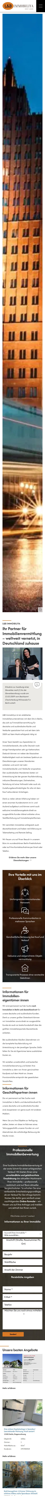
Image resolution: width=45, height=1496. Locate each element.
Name (8, 1289)
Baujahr (8, 1254)
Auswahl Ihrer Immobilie (15, 1232)
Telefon (8, 1304)
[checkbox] (40, 609)
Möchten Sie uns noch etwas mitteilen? (23, 1312)
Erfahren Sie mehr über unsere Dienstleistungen (22, 859)
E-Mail (8, 1297)
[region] (22, 313)
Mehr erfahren (9, 1456)
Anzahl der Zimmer (13, 1269)
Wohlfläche (10, 1262)
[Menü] (40, 6)
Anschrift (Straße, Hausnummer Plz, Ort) (23, 1241)
